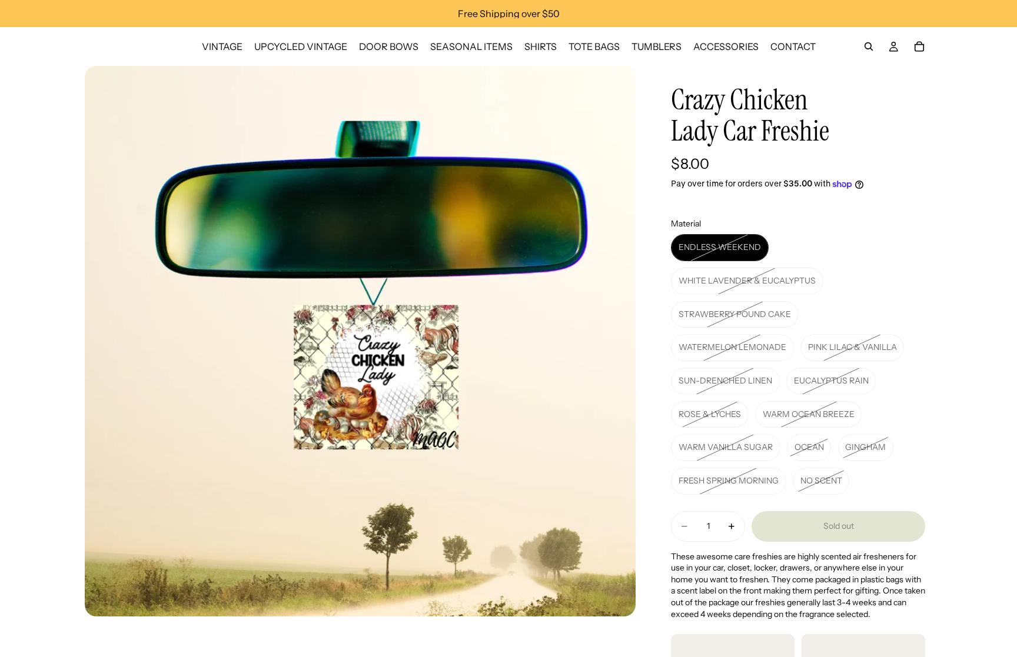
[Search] (869, 46)
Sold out (838, 526)
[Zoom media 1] (360, 341)
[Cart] (919, 46)
